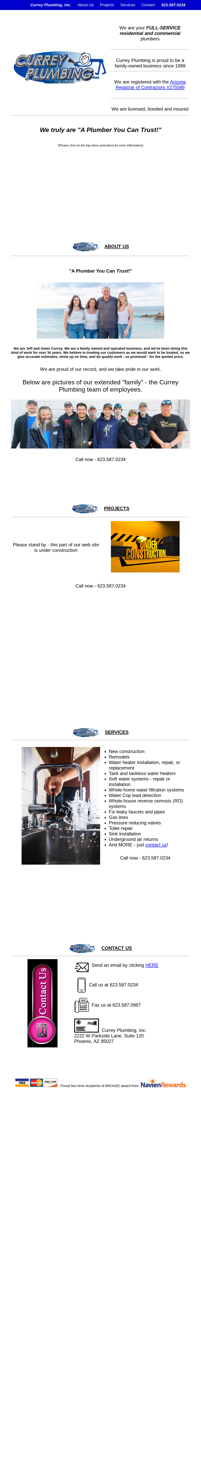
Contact (148, 5)
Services (127, 5)
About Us (86, 5)
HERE (151, 965)
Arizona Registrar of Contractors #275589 (151, 84)
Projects (107, 5)
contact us (156, 844)
